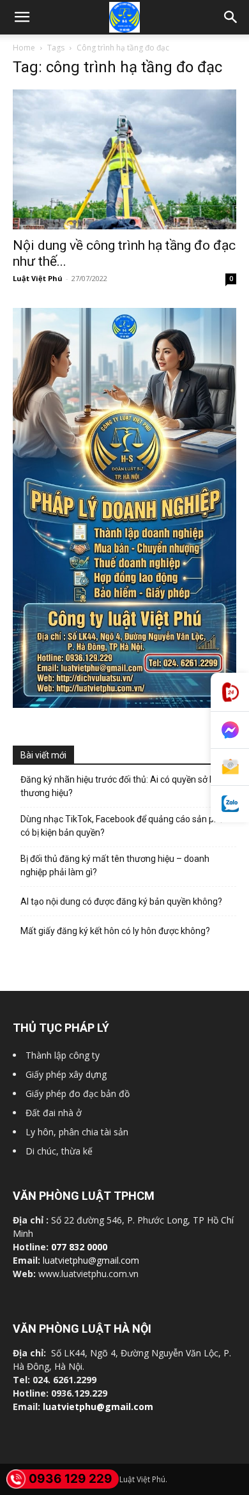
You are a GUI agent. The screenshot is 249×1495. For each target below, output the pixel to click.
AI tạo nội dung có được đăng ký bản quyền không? (121, 901)
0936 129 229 (70, 1478)
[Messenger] (230, 730)
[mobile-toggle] (21, 17)
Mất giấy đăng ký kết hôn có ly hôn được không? (115, 931)
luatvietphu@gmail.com (91, 1260)
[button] (231, 17)
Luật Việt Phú (38, 278)
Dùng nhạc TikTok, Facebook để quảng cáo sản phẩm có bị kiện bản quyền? (126, 826)
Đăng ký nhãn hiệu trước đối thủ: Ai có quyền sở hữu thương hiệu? (122, 786)
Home (24, 47)
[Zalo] (230, 804)
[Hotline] (230, 692)
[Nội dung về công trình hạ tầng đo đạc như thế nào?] (124, 159)
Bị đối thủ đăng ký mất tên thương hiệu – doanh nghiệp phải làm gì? (114, 865)
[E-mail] (230, 767)
